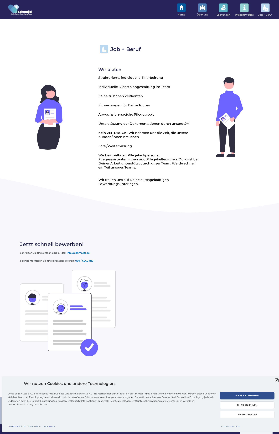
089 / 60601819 (84, 260)
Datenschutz (34, 426)
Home (181, 14)
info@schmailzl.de (78, 252)
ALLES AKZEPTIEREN (247, 395)
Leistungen (223, 14)
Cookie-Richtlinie (17, 426)
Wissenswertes (244, 14)
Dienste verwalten (230, 426)
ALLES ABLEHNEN (247, 405)
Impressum (49, 426)
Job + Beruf (265, 14)
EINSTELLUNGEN (247, 414)
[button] (276, 380)
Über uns (202, 14)
